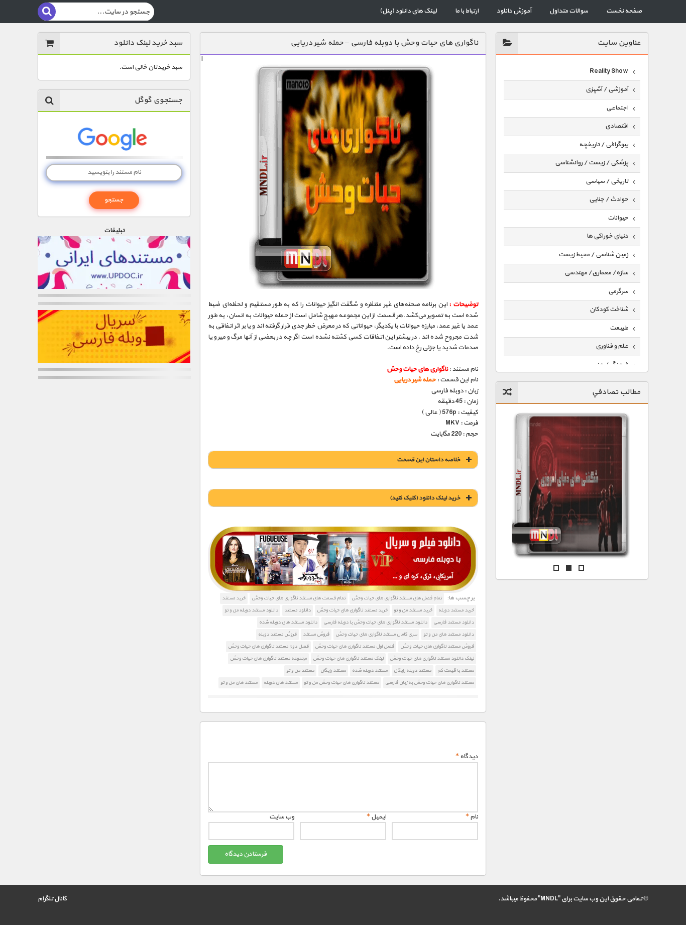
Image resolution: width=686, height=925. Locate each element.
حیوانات (618, 218)
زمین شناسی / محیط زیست (593, 255)
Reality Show (609, 71)
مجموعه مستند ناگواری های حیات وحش (268, 658)
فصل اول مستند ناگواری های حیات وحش (354, 646)
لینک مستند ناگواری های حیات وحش (348, 658)
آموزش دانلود (514, 11)
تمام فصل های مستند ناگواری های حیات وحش (397, 598)
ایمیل (376, 817)
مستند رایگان (333, 670)
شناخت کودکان (609, 309)
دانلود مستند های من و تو (448, 634)
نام (472, 817)
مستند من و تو (300, 670)
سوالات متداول (568, 11)
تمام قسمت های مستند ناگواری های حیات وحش (299, 598)
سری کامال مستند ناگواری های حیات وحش (376, 634)
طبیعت (619, 328)
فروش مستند (316, 634)
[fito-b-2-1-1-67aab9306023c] (343, 560)
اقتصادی (616, 126)
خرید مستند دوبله (456, 610)
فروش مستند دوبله (277, 634)
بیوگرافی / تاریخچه (603, 145)
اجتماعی (617, 108)
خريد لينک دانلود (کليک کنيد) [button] (425, 497)
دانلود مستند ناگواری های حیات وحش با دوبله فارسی (375, 622)
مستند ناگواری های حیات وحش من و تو (341, 682)
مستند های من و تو (239, 682)
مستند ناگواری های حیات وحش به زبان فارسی (429, 682)
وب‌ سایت (281, 817)
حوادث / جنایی (608, 199)
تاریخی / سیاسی (607, 181)
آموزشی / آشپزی (607, 89)
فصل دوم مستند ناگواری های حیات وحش (268, 646)
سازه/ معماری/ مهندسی (596, 273)
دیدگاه (466, 757)
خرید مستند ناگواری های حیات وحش (352, 610)
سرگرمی (618, 291)
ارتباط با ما (467, 11)
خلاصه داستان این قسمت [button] (429, 459)
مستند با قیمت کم (455, 670)
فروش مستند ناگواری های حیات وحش (437, 646)
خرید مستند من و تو (413, 610)
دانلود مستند (297, 610)
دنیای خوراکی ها (607, 236)
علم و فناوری (612, 346)
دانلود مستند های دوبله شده (288, 622)
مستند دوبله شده (370, 670)
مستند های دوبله (281, 682)
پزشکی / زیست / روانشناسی (591, 163)
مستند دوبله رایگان (412, 670)
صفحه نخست (624, 11)
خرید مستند (234, 598)
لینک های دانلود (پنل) (408, 11)
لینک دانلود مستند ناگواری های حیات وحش (432, 658)
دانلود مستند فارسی (453, 622)
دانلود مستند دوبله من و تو (251, 610)
